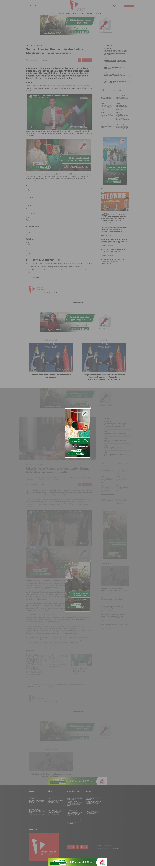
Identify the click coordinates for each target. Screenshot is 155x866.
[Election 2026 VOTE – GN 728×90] (77, 865)
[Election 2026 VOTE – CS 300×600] (77, 456)
